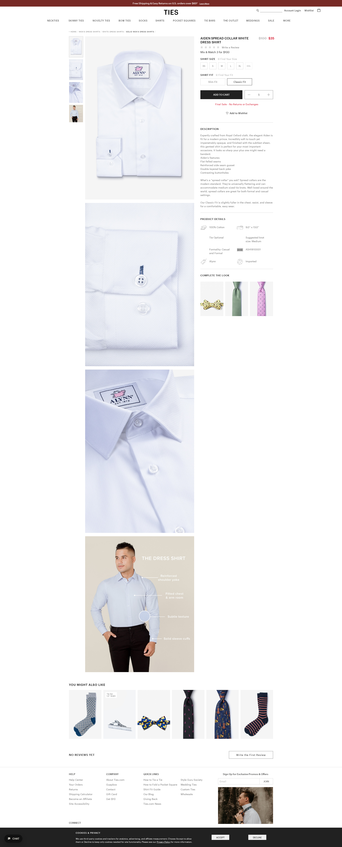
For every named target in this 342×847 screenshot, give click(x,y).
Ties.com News (152, 803)
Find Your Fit (225, 74)
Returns (73, 789)
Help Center (76, 779)
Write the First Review (251, 754)
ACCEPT (220, 837)
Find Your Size (228, 58)
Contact (110, 789)
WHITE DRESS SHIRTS (113, 32)
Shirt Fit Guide (151, 789)
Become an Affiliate (80, 798)
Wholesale (187, 794)
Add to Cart (221, 94)
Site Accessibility (79, 803)
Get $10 (111, 798)
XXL (249, 66)
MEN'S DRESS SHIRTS (89, 32)
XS (204, 66)
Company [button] (112, 774)
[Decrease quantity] (249, 94)
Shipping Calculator (80, 794)
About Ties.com (115, 779)
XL (240, 66)
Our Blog (148, 794)
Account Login (293, 10)
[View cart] (318, 10)
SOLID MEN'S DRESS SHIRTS (140, 32)
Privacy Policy (163, 842)
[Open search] (257, 10)
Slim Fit (212, 81)
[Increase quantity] (269, 94)
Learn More (204, 3)
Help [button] (72, 774)
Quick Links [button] (151, 774)
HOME (74, 32)
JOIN (266, 781)
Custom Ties (188, 789)
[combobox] (271, 10)
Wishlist (309, 10)
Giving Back (150, 798)
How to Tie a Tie (152, 779)
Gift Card (111, 794)
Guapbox (111, 784)
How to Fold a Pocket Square (160, 784)
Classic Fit (240, 81)
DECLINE (257, 837)
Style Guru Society (191, 779)
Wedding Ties (189, 784)
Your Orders (76, 784)
